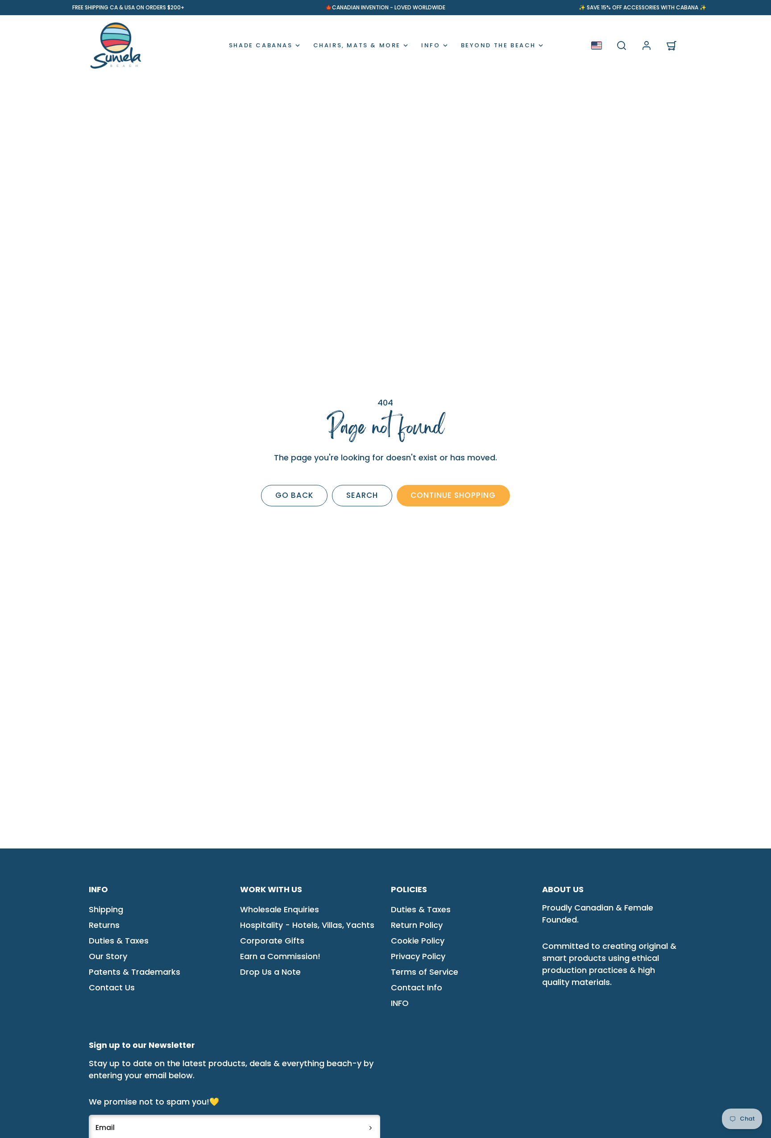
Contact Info (416, 987)
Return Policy (417, 925)
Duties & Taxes (119, 940)
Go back (294, 495)
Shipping (106, 909)
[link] (646, 45)
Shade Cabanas (261, 45)
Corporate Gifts (272, 940)
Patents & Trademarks (134, 971)
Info (430, 45)
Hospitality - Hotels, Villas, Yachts (307, 925)
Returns (104, 925)
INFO (400, 1003)
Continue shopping (453, 495)
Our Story (108, 956)
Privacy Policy (418, 956)
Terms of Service (424, 971)
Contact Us (112, 987)
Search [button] (362, 495)
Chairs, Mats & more (357, 45)
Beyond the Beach (498, 45)
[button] (621, 45)
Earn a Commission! (280, 956)
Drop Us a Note (270, 971)
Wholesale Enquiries (279, 909)
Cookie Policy (417, 940)
